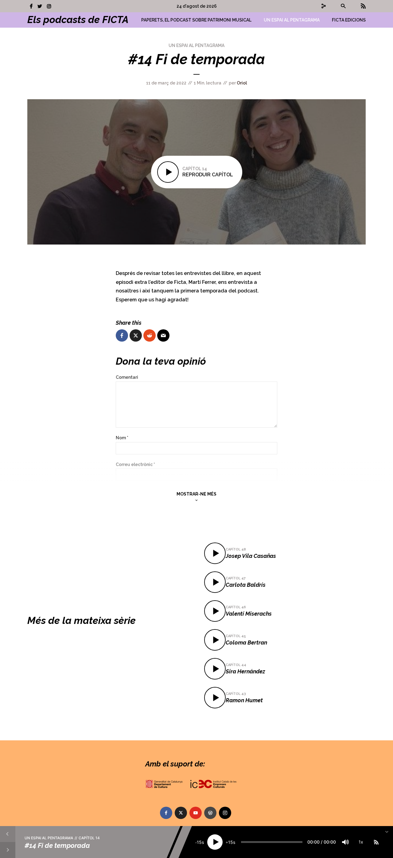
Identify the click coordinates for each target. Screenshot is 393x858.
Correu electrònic (135, 464)
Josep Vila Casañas (251, 556)
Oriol (242, 82)
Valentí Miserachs (249, 613)
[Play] (215, 842)
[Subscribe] (376, 842)
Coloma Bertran (246, 642)
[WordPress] (210, 813)
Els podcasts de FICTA (78, 19)
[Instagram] (225, 813)
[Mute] (345, 842)
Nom (122, 437)
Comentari (127, 377)
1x (361, 841)
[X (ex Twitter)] (181, 813)
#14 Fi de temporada (57, 845)
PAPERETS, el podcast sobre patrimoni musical (196, 20)
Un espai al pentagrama (292, 20)
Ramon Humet (244, 700)
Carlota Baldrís (246, 585)
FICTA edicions (349, 20)
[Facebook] (166, 813)
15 (199, 842)
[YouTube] (195, 813)
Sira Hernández (245, 671)
